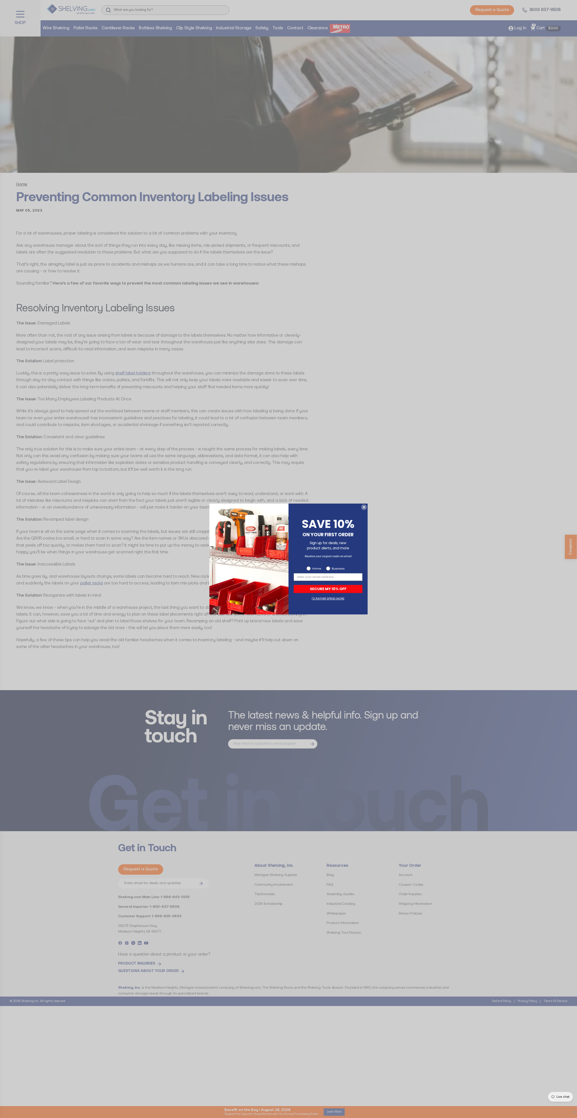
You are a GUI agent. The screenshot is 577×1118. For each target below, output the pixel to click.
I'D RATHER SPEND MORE (328, 598)
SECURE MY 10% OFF (328, 588)
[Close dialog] (364, 507)
